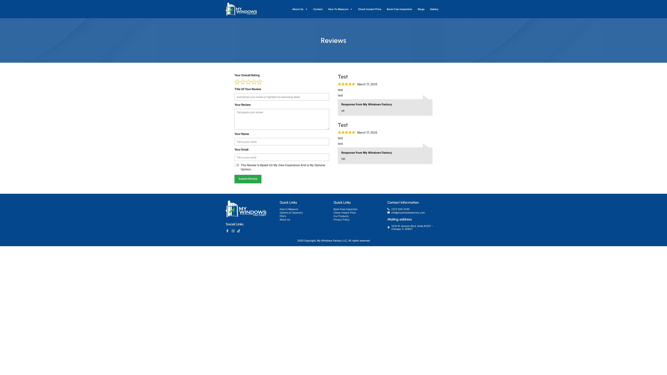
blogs (421, 9)
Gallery (434, 9)
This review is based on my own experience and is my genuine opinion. (283, 167)
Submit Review (248, 178)
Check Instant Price (369, 9)
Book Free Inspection (399, 9)
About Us (297, 9)
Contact (318, 9)
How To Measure (338, 9)
